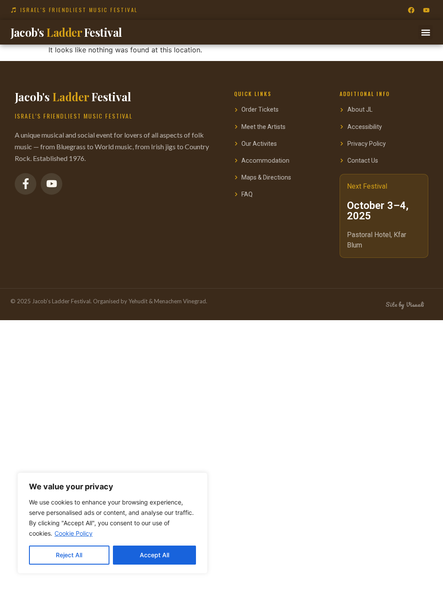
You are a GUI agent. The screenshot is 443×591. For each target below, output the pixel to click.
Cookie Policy (74, 533)
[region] (112, 523)
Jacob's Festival (66, 32)
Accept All (154, 555)
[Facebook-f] (25, 184)
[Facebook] (410, 9)
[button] (425, 32)
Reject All (69, 555)
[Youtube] (426, 9)
